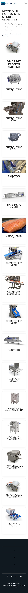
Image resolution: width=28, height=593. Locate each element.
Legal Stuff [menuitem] (9, 583)
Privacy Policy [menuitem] (16, 583)
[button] (26, 3)
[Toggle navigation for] (14, 544)
